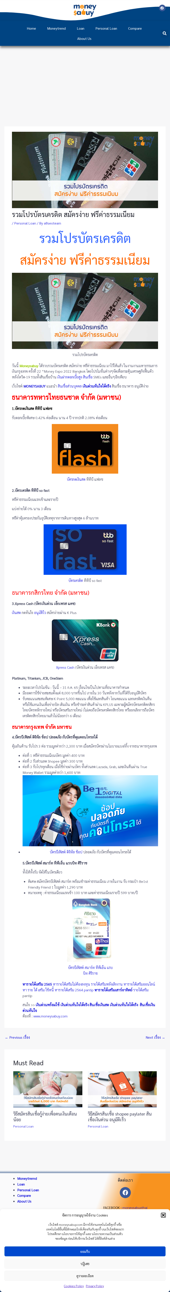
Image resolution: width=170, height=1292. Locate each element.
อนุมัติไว (40, 612)
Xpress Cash (65, 667)
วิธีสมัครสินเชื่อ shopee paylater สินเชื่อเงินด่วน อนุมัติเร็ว (120, 1116)
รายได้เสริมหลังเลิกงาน (107, 984)
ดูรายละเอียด (85, 1276)
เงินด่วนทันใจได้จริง (74, 1004)
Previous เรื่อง (17, 1037)
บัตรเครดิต (75, 580)
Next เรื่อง (155, 1037)
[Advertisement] (85, 79)
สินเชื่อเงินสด (99, 1004)
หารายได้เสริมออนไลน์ (139, 984)
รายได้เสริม (141, 990)
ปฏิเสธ (85, 1263)
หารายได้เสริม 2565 (37, 984)
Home (31, 28)
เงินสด (16, 612)
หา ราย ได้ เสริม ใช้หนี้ (38, 990)
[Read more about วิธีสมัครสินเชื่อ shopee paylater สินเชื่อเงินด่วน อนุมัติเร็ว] (122, 1089)
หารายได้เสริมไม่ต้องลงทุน (71, 984)
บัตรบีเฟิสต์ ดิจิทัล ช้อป (66, 852)
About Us (84, 38)
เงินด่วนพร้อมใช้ (48, 1004)
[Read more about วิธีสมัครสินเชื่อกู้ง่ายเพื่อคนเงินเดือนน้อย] (47, 1089)
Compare (135, 28)
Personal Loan (106, 28)
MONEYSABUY (34, 386)
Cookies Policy (74, 1286)
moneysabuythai (134, 1207)
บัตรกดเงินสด (76, 479)
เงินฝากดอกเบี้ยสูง (69, 377)
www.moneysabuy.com (50, 1016)
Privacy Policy (95, 1286)
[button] (163, 1215)
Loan (80, 28)
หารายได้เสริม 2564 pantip (74, 990)
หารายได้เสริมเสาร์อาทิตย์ (113, 990)
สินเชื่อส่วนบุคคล (70, 386)
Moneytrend (56, 28)
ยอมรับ (85, 1251)
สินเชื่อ (88, 377)
